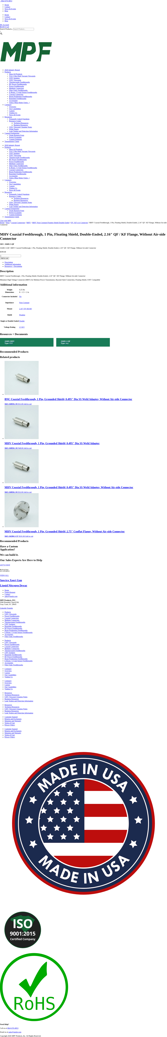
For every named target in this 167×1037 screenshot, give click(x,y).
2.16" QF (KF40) (25, 309)
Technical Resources (21, 123)
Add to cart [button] (28, 404)
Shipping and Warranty (13, 721)
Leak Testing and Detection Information (23, 131)
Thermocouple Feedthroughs (19, 82)
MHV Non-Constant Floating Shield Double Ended (50, 223)
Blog (6, 11)
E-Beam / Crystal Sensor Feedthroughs (23, 92)
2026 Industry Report (12, 70)
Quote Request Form (16, 135)
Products (8, 72)
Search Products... (6, 29)
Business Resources (21, 125)
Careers (12, 111)
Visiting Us (13, 113)
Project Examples (15, 137)
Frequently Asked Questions (19, 119)
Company (8, 105)
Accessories (13, 101)
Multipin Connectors (16, 88)
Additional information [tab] (13, 264)
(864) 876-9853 (6, 1)
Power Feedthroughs (16, 86)
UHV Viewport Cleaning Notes (20, 127)
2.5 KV (22, 327)
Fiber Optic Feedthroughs (18, 90)
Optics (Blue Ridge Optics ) (19, 103)
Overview (12, 107)
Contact (7, 7)
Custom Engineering (12, 133)
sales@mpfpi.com (14, 1032)
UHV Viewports (15, 80)
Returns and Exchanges (13, 719)
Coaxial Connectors (16, 94)
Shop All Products (15, 74)
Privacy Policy (10, 725)
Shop (8, 223)
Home (7, 5)
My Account (4, 25)
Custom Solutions (15, 139)
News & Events (10, 9)
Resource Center (15, 121)
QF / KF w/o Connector (79, 223)
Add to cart (4, 258)
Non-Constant (24, 303)
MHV (28, 223)
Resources (8, 117)
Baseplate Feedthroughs (17, 99)
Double (22, 321)
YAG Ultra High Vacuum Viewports (22, 76)
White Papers (14, 129)
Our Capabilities (15, 109)
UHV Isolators (14, 78)
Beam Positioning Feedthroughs (20, 96)
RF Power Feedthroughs (18, 84)
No (20, 296)
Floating (22, 315)
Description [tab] (9, 262)
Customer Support (11, 717)
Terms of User (10, 723)
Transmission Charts (12, 141)
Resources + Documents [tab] (13, 266)
